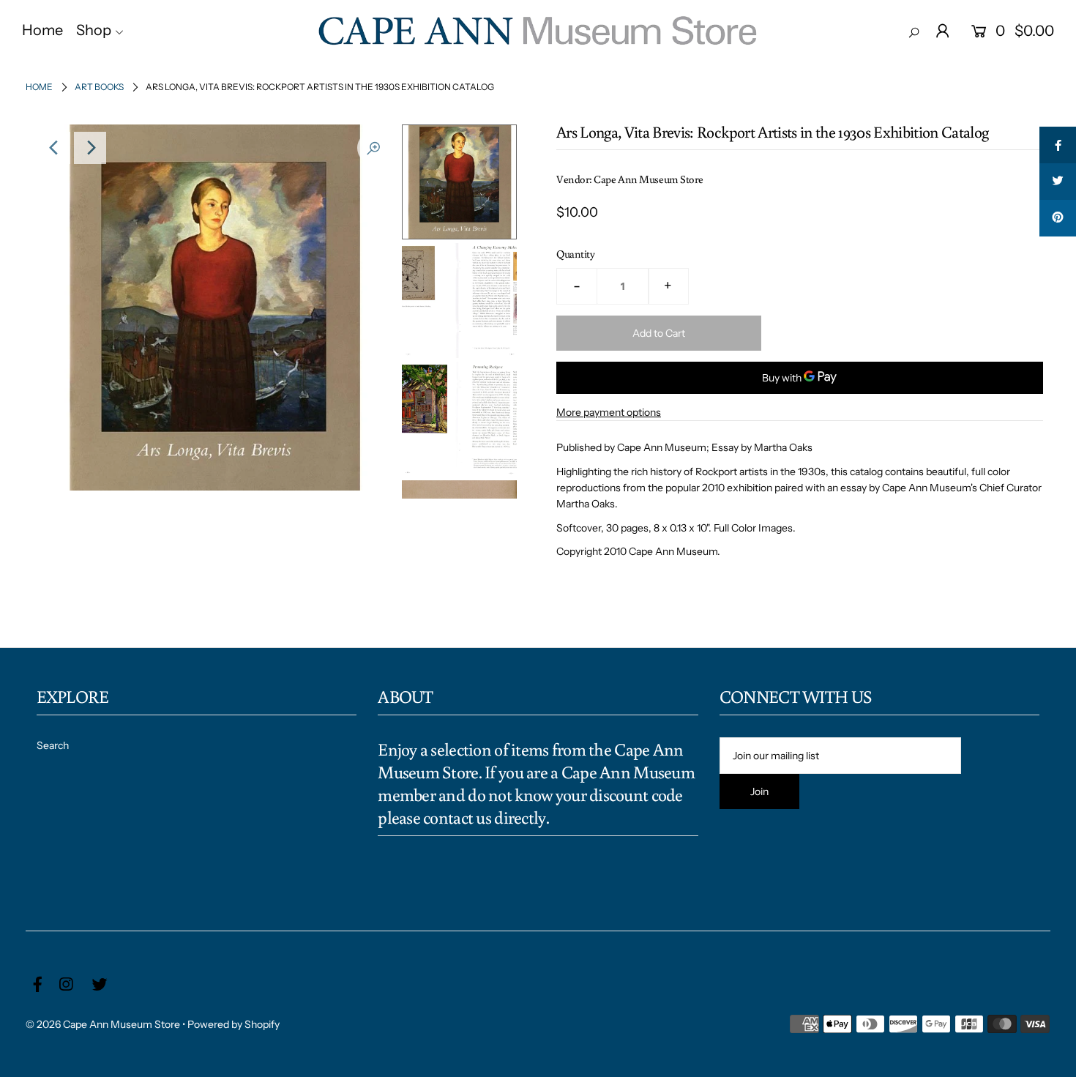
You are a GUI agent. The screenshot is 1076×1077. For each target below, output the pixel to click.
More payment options (608, 412)
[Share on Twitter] (1057, 181)
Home (39, 86)
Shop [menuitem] (93, 30)
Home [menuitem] (42, 30)
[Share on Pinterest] (1057, 218)
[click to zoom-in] (373, 148)
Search (53, 745)
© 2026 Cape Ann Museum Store (103, 1024)
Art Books (99, 86)
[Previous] (54, 148)
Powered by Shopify (233, 1024)
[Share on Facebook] (1057, 145)
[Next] (90, 148)
